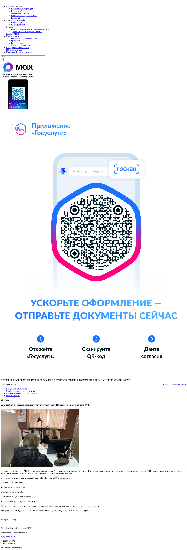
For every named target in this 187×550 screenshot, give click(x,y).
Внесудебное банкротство (17, 48)
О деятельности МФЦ (20, 13)
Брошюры (15, 41)
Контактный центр (19, 11)
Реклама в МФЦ (13, 395)
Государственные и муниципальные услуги (30, 29)
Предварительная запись (16, 389)
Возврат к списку (8, 519)
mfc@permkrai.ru (8, 537)
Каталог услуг (12, 27)
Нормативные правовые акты (24, 15)
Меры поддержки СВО (21, 45)
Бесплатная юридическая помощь (25, 38)
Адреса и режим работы (16, 20)
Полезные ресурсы (14, 36)
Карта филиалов (18, 25)
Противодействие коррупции (19, 52)
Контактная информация (22, 9)
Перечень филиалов (19, 22)
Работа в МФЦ (12, 34)
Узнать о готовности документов (20, 391)
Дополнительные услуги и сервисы (26, 31)
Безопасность (17, 43)
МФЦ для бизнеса (14, 50)
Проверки (15, 18)
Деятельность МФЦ (14, 6)
